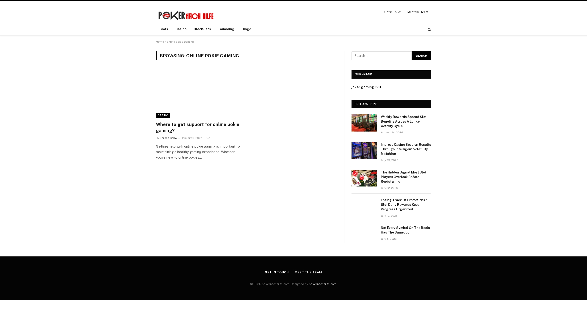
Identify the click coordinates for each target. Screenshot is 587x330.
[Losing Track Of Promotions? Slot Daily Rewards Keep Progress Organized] (364, 206)
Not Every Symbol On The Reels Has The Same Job (405, 230)
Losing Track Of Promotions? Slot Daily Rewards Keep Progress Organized (404, 204)
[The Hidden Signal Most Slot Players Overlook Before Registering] (364, 178)
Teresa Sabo (168, 138)
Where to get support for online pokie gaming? (197, 127)
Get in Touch (392, 12)
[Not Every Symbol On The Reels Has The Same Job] (364, 233)
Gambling (226, 29)
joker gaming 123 (366, 87)
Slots (164, 29)
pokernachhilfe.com (322, 284)
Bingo (246, 29)
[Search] (429, 29)
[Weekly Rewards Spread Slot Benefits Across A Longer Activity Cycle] (364, 123)
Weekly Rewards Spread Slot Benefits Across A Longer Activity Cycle (403, 121)
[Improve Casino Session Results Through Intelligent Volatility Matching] (364, 150)
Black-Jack (202, 29)
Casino (180, 29)
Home (160, 41)
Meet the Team (417, 12)
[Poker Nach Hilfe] (186, 11)
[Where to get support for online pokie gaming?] (199, 93)
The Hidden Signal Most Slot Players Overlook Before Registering (403, 176)
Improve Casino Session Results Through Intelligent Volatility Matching (406, 149)
